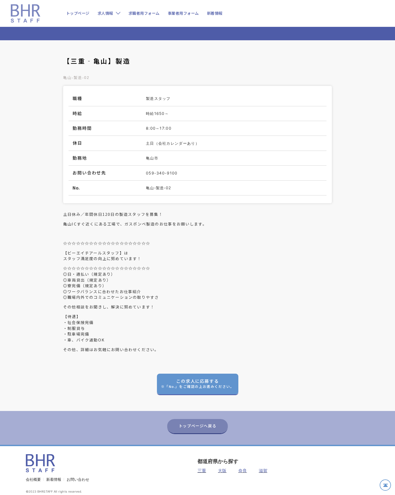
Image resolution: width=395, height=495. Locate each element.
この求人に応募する (197, 383)
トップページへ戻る (197, 425)
